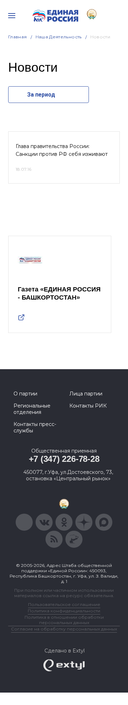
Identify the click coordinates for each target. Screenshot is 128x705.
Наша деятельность (59, 36)
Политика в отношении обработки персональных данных (64, 619)
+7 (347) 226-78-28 (64, 459)
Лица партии (85, 393)
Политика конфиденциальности (64, 610)
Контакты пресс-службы (35, 427)
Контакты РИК (88, 406)
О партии (25, 393)
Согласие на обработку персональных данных (64, 629)
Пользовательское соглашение (64, 604)
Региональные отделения (32, 409)
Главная (17, 36)
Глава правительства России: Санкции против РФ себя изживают (62, 150)
